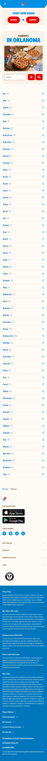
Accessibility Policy (8, 747)
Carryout (33, 19)
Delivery (13, 19)
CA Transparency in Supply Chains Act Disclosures (18, 738)
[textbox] (23, 753)
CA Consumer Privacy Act (10, 743)
